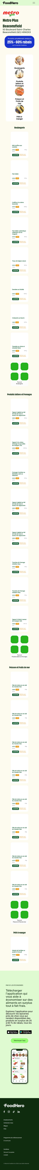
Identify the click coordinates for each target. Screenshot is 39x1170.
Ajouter (15, 155)
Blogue (6, 1126)
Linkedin (6, 1155)
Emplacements (8, 1120)
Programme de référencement (13, 1137)
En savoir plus (7, 1140)
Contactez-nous (8, 1123)
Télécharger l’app (19, 1040)
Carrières (6, 1149)
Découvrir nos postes (9, 1152)
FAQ (5, 1129)
